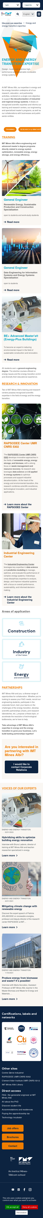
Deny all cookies (30, 1207)
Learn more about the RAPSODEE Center (19, 506)
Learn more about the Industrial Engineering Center (19, 599)
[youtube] (12, 1189)
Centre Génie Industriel (13, 1072)
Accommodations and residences (17, 1109)
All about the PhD (10, 1101)
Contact (12, 1146)
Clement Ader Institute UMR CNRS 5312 (21, 1080)
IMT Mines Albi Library (12, 1084)
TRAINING (10, 129)
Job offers (13, 1128)
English (26, 14)
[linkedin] (18, 1189)
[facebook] (24, 1189)
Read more (13, 221)
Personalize (22, 1212)
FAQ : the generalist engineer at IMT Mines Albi (19, 1096)
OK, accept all (12, 1207)
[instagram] (30, 1189)
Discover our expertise (12, 23)
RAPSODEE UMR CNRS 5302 (16, 1076)
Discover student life (11, 1105)
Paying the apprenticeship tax (16, 1113)
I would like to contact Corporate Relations (21, 766)
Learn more (8, 855)
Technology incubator (12, 1117)
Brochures (13, 1137)
